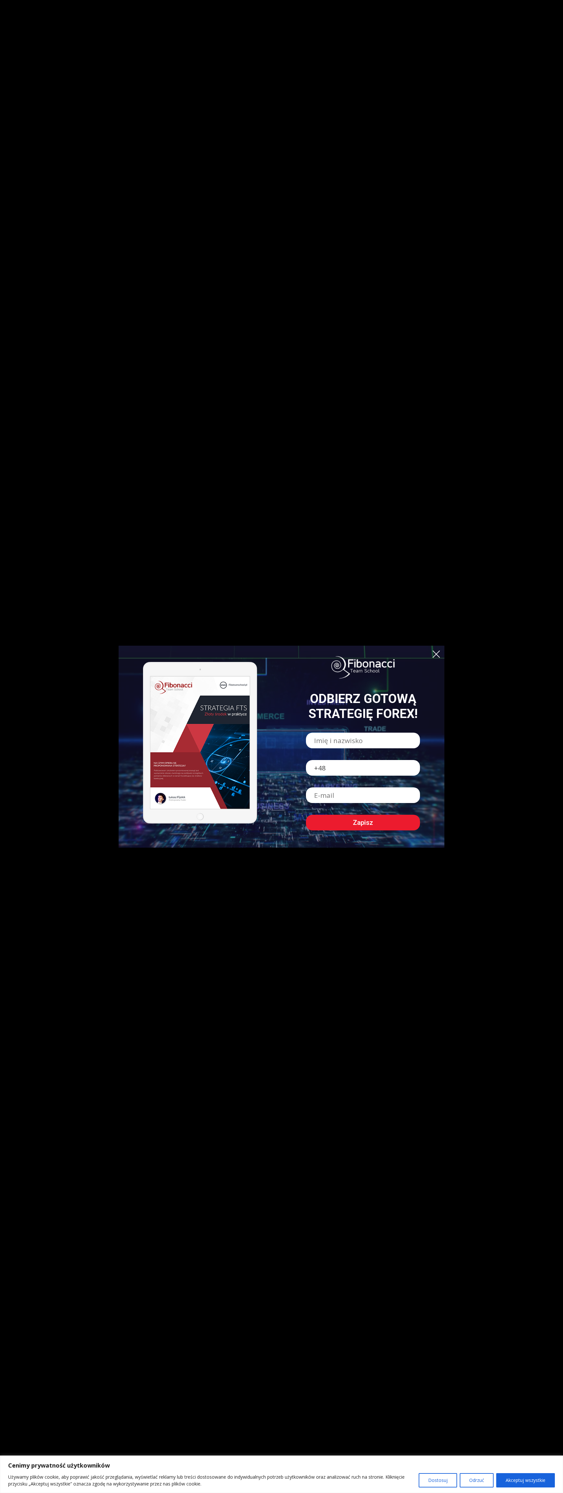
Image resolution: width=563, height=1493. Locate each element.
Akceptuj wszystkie (525, 1480)
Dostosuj (438, 1480)
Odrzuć (476, 1480)
